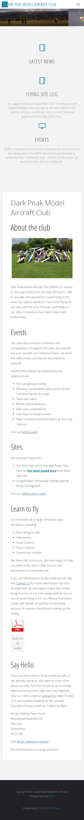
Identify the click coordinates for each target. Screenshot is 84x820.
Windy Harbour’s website (33, 741)
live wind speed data (41, 471)
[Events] (42, 128)
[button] (36, 21)
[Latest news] (42, 49)
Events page (30, 432)
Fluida (40, 808)
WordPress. (54, 808)
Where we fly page (34, 493)
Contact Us (23, 583)
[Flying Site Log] (42, 82)
